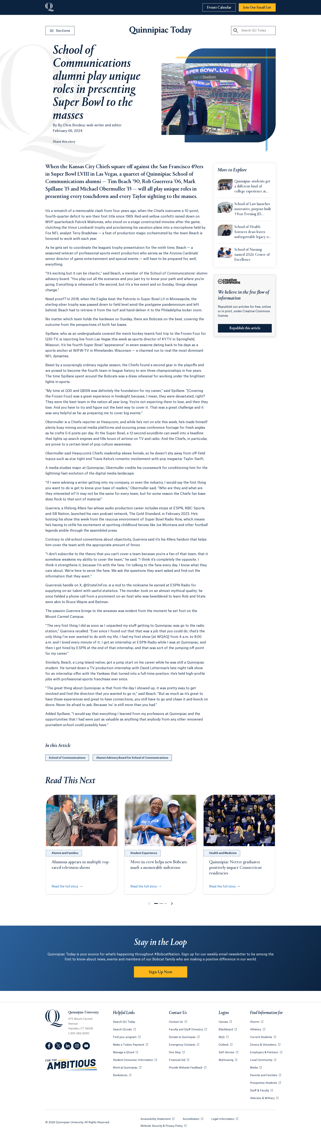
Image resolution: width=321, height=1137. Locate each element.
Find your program (126, 1037)
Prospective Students (265, 1083)
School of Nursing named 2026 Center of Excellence (252, 255)
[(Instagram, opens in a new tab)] (77, 1046)
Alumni (256, 1022)
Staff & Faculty (261, 1090)
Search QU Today (124, 1022)
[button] (156, 903)
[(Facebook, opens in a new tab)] (49, 1046)
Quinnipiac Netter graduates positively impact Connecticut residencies (235, 868)
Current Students (263, 1037)
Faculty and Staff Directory (188, 1029)
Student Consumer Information (135, 1060)
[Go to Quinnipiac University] (49, 7)
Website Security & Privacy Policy (163, 1126)
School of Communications (67, 758)
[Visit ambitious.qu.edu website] (71, 1065)
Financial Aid (179, 1060)
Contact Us (178, 1022)
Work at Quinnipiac (127, 1067)
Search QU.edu (124, 1029)
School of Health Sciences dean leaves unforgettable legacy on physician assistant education (252, 232)
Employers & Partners (266, 1052)
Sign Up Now (160, 972)
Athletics (257, 1029)
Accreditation (193, 1119)
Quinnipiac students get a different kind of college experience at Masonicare (252, 187)
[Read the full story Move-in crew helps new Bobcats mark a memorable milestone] (160, 820)
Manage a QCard (125, 1052)
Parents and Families (265, 1075)
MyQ (223, 1037)
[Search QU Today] (235, 30)
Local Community (263, 1060)
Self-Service (228, 1052)
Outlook (225, 1045)
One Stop (177, 1052)
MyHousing (228, 1060)
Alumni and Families (65, 853)
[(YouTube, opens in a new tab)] (86, 1046)
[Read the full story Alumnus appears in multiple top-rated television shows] (81, 820)
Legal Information (224, 1119)
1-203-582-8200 (78, 1033)
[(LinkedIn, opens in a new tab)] (67, 1046)
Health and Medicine (223, 853)
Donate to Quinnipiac (184, 1037)
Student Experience (143, 853)
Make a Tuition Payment (130, 1045)
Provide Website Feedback (187, 1067)
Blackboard (228, 1029)
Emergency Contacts (184, 1045)
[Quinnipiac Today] (160, 30)
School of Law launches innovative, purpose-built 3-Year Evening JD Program (252, 209)
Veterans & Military (264, 1098)
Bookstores (122, 1075)
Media (256, 1067)
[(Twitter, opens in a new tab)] (58, 1046)
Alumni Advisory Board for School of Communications (132, 758)
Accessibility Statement (157, 1119)
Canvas (225, 1022)
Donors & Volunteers (265, 1045)
